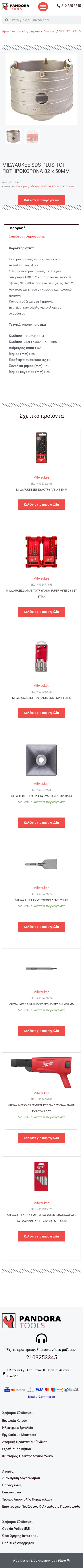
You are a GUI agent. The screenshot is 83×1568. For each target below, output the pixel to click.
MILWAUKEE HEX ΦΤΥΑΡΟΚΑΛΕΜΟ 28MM (41, 900)
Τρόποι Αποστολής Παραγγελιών (27, 1499)
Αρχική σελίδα (11, 31)
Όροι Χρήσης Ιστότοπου (20, 1536)
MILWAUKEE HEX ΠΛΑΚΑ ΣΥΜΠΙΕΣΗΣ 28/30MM (41, 796)
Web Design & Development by (39, 1560)
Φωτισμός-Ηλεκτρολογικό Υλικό (27, 1456)
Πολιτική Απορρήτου (18, 1543)
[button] (43, 6)
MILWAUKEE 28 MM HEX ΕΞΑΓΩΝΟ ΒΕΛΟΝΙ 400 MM (41, 1004)
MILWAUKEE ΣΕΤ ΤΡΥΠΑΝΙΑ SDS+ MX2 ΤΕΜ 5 (41, 697)
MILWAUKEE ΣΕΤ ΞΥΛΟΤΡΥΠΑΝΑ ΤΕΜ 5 (41, 489)
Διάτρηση (49, 31)
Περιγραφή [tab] (16, 228)
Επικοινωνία (11, 1492)
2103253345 (41, 1357)
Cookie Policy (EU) (16, 1529)
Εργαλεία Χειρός (14, 1421)
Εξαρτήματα (32, 31)
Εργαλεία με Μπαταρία (19, 1435)
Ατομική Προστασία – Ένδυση (24, 1442)
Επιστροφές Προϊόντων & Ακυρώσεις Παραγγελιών (41, 1507)
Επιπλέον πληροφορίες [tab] (26, 236)
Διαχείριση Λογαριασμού (21, 1478)
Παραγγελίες (12, 1485)
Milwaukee (41, 477)
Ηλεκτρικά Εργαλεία (17, 1428)
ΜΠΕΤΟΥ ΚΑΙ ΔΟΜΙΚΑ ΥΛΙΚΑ (57, 186)
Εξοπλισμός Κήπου (16, 1449)
